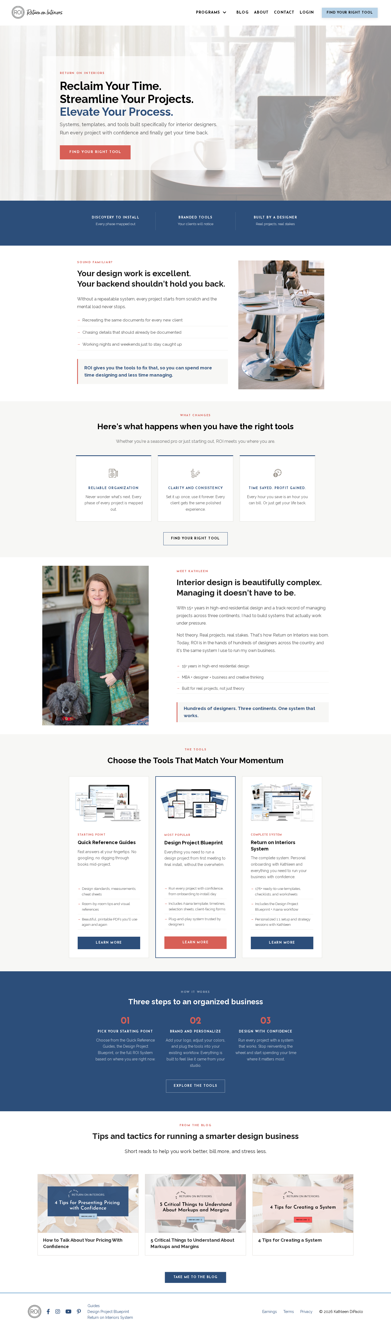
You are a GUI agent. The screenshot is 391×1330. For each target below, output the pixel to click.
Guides (94, 1306)
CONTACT (284, 13)
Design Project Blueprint (108, 1312)
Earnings (269, 1312)
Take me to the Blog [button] (195, 1277)
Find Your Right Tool (95, 152)
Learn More (109, 942)
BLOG (242, 13)
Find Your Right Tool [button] (350, 12)
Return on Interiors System (110, 1317)
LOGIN (307, 13)
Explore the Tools (195, 1086)
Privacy (306, 1312)
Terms (288, 1312)
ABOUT (261, 13)
